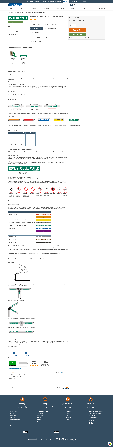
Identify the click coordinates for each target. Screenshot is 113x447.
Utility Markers (73, 8)
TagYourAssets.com (78, 439)
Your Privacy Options (41, 421)
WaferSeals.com (74, 440)
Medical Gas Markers (60, 8)
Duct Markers (46, 8)
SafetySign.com (74, 438)
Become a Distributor (93, 417)
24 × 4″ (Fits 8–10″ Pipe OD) (50, 28)
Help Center (68, 413)
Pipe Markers (17, 12)
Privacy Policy (13, 415)
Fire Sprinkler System (87, 8)
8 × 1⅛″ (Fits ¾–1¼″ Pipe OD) (36, 24)
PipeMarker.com (11, 12)
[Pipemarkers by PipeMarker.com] (15, 6)
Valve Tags (22, 8)
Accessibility (12, 423)
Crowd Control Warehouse (81, 438)
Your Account (40, 413)
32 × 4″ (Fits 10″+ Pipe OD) (35, 32)
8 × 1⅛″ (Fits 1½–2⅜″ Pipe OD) (50, 24)
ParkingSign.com (72, 439)
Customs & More (102, 8)
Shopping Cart (40, 415)
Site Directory (12, 425)
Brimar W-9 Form (92, 415)
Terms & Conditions (14, 421)
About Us (12, 413)
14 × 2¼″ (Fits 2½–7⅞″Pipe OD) (36, 28)
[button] (110, 444)
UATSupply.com (67, 440)
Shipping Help (68, 417)
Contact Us (12, 417)
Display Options (15, 387)
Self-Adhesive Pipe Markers (25, 12)
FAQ (67, 415)
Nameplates (34, 8)
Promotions (68, 421)
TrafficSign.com (67, 439)
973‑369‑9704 (87, 37)
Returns (39, 419)
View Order (39, 417)
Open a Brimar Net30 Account (95, 413)
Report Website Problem (15, 419)
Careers (67, 419)
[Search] (71, 5)
